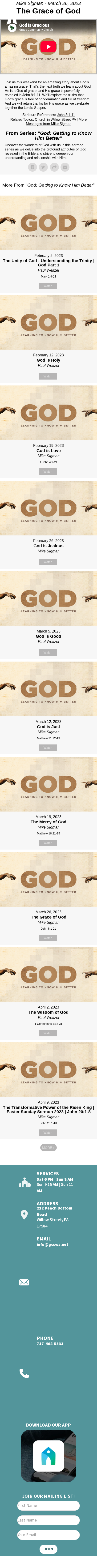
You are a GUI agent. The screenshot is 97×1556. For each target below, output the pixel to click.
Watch (48, 286)
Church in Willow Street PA (55, 119)
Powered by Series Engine (48, 1160)
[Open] (85, 16)
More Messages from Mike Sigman (56, 121)
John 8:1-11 (66, 115)
